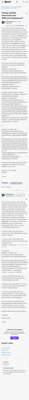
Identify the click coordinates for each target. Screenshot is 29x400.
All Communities (6, 348)
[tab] (5, 182)
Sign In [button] (14, 338)
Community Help (6, 355)
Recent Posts (5, 350)
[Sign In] (26, 2)
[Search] (23, 2)
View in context (6, 318)
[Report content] (26, 13)
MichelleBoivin (9, 21)
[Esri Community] (8, 1)
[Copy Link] (26, 25)
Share (4, 176)
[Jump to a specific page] (26, 190)
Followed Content (6, 352)
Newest (8, 187)
